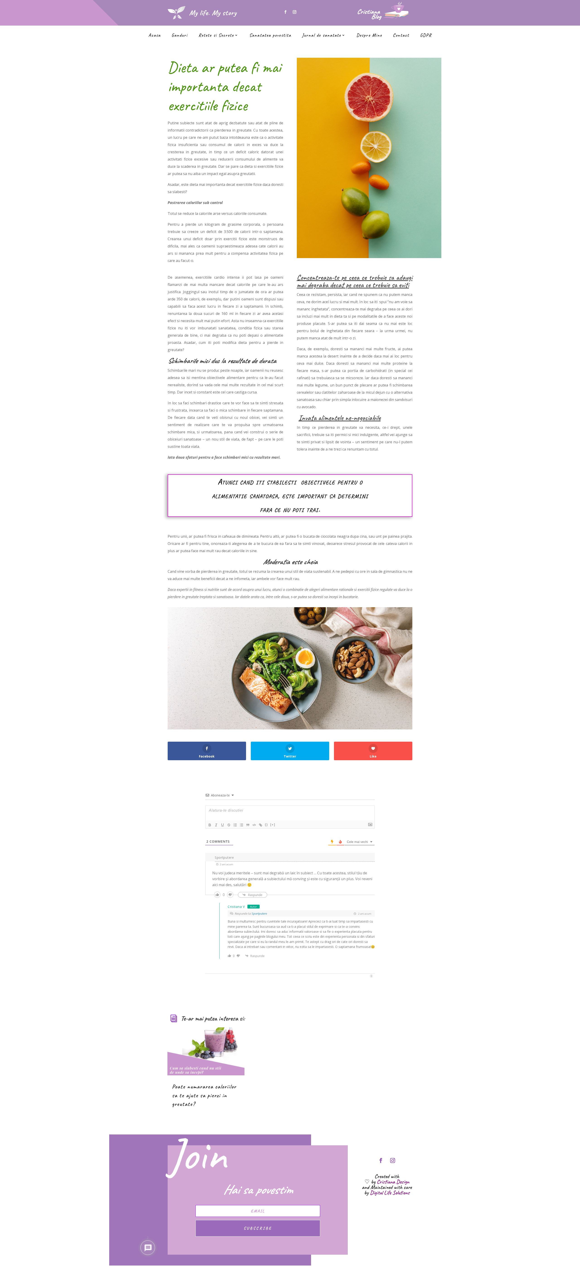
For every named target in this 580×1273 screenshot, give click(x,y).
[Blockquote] (248, 825)
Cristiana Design (393, 1181)
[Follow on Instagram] (294, 12)
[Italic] (216, 825)
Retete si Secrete (216, 36)
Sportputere (259, 913)
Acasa (154, 36)
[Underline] (222, 825)
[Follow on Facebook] (285, 12)
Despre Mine (369, 36)
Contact (401, 36)
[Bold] (210, 825)
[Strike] (229, 825)
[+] (272, 824)
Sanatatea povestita (270, 36)
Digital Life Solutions (390, 1192)
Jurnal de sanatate (321, 36)
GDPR (426, 36)
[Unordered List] (241, 825)
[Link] (260, 825)
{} (266, 824)
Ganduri (180, 36)
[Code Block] (254, 825)
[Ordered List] (235, 825)
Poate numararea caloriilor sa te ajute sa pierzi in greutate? (204, 1095)
